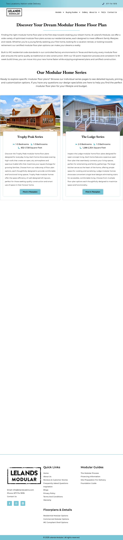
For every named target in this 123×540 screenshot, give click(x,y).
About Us (93, 12)
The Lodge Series (92, 137)
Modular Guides (92, 467)
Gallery (85, 12)
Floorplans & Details (57, 509)
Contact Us (112, 12)
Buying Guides (72, 12)
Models (58, 12)
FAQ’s (103, 12)
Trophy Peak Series (30, 137)
